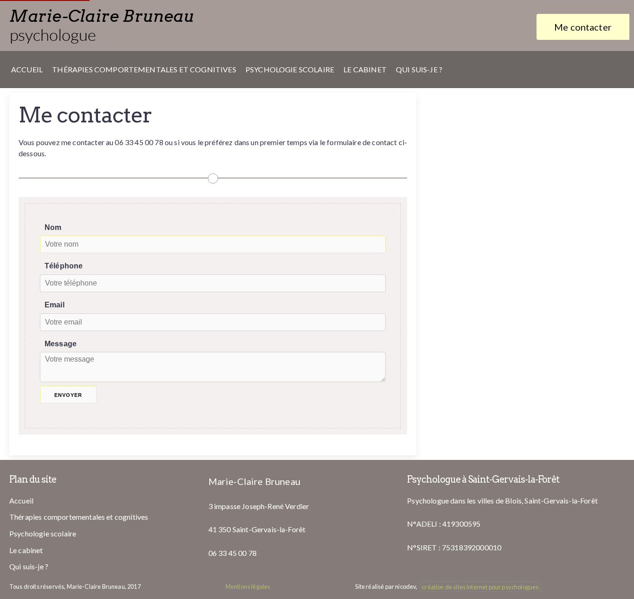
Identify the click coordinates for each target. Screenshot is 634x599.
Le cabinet (365, 69)
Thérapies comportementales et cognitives (144, 69)
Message (61, 344)
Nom (53, 227)
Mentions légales (248, 586)
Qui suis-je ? (419, 69)
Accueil (27, 69)
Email (55, 305)
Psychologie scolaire (290, 69)
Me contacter (583, 26)
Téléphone (64, 266)
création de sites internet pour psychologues (480, 586)
